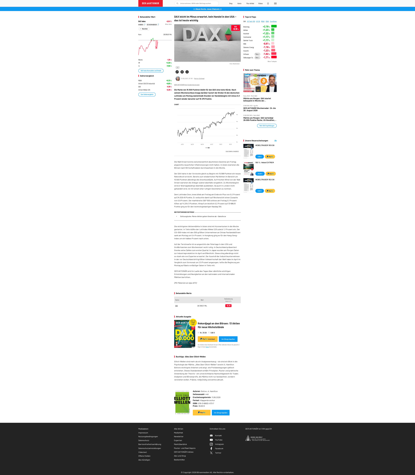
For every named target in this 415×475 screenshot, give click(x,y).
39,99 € (260, 174)
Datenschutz (143, 440)
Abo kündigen (144, 460)
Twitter (218, 453)
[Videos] (260, 3)
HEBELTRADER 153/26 (264, 145)
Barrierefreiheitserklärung (149, 444)
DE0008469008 (152, 24)
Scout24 (246, 51)
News (257, 54)
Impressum (143, 432)
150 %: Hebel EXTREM (264, 162)
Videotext (142, 452)
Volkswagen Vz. (248, 57)
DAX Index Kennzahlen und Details (151, 71)
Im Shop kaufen (228, 339)
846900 (141, 24)
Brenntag (246, 27)
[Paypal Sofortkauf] (202, 412)
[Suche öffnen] (177, 3)
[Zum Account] (239, 3)
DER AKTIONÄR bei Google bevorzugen (187, 85)
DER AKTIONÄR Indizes (183, 452)
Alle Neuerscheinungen (273, 140)
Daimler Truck (248, 40)
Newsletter (179, 436)
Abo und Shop (180, 456)
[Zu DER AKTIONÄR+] (250, 3)
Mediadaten (143, 429)
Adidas (245, 30)
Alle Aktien (178, 429)
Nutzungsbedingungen (148, 436)
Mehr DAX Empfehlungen (266, 126)
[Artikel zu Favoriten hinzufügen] (187, 72)
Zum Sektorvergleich (147, 94)
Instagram (219, 444)
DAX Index (142, 21)
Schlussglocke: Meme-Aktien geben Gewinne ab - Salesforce (203, 216)
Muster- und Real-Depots (185, 448)
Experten (178, 440)
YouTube (218, 440)
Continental (247, 37)
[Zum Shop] (231, 3)
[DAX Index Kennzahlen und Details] (155, 46)
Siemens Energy (248, 47)
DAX (177, 67)
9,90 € (260, 156)
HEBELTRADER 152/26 (264, 179)
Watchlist (145, 29)
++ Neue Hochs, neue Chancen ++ (207, 9)
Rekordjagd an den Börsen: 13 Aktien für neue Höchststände (219, 325)
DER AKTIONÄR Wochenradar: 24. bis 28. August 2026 (259, 109)
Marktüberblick (180, 444)
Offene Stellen (144, 456)
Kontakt (218, 435)
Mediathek (178, 432)
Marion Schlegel (199, 78)
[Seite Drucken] (182, 72)
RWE (244, 44)
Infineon (246, 54)
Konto (207, 347)
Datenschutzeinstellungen (149, 448)
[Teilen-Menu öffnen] (177, 72)
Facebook (219, 448)
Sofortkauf (211, 339)
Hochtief (246, 33)
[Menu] (275, 3)
